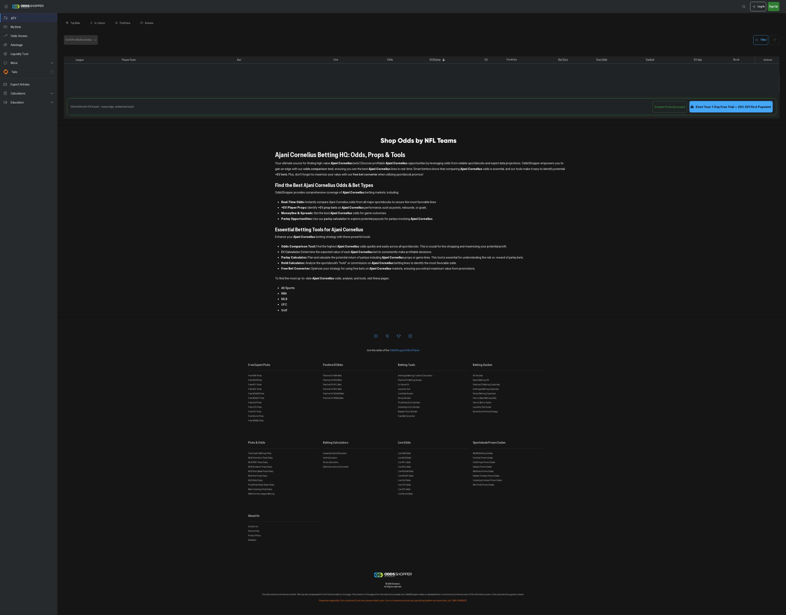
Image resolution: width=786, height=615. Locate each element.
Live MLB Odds (404, 457)
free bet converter (365, 174)
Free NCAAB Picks (256, 393)
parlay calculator (335, 219)
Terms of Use (253, 531)
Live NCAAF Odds (405, 475)
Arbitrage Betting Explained (486, 389)
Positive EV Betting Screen (410, 380)
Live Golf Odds (404, 480)
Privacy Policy (254, 535)
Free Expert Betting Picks (259, 453)
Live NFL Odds (404, 462)
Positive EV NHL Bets (332, 389)
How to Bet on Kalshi (482, 402)
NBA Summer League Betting (261, 493)
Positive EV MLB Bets (332, 380)
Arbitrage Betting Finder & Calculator (415, 375)
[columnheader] (69, 60)
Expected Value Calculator (335, 453)
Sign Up (773, 6)
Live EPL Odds (404, 489)
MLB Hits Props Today (257, 475)
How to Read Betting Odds (484, 398)
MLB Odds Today (255, 480)
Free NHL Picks (255, 389)
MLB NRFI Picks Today (258, 462)
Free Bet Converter (406, 416)
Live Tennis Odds (405, 493)
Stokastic (252, 540)
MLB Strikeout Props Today (260, 466)
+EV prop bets (327, 207)
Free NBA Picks (255, 375)
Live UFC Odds (404, 484)
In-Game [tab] (100, 23)
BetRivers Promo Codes (483, 471)
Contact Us (253, 526)
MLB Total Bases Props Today (260, 471)
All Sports (288, 288)
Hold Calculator (330, 457)
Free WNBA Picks (255, 420)
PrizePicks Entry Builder (409, 402)
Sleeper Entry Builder (407, 411)
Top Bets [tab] (75, 23)
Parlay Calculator (331, 462)
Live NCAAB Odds (405, 471)
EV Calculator (290, 252)
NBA (284, 293)
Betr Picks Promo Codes (483, 484)
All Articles (478, 375)
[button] (28, 62)
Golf (284, 310)
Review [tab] (149, 23)
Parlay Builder (404, 398)
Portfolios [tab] (125, 23)
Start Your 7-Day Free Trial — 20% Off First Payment (733, 107)
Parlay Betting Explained (484, 393)
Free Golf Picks (254, 402)
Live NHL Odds (404, 466)
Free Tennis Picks (255, 416)
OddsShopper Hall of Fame (404, 350)
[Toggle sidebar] (6, 6)
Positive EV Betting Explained (486, 384)
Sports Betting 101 (481, 380)
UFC (284, 304)
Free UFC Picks (255, 407)
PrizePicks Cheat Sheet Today (261, 484)
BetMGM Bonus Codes (483, 453)
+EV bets (281, 174)
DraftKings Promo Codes (484, 462)
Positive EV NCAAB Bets (333, 393)
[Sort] (443, 60)
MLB (284, 299)
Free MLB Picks (255, 380)
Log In (761, 6)
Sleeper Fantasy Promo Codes (486, 475)
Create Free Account (669, 107)
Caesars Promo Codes (482, 466)
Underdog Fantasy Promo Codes (487, 480)
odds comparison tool (318, 169)
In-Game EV (403, 384)
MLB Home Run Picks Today (260, 457)
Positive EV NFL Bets (332, 384)
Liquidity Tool (404, 389)
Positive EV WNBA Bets (333, 398)
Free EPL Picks (254, 411)
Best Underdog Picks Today (260, 489)
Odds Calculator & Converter (336, 466)
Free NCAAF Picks (256, 398)
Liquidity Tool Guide (482, 407)
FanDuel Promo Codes (483, 457)
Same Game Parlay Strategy (485, 411)
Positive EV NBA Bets (332, 375)
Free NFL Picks (254, 384)
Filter (764, 39)
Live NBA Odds (404, 453)
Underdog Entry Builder (409, 407)
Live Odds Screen (405, 393)
